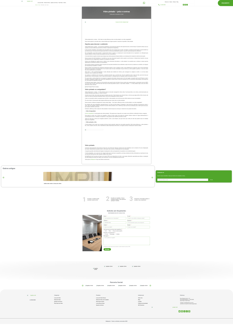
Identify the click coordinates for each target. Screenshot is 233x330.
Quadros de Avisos (54, 2)
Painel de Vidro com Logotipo (102, 299)
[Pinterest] (185, 4)
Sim (106, 230)
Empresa (129, 220)
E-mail (128, 216)
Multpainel (93, 159)
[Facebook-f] (187, 311)
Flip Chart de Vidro (100, 301)
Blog (177, 1)
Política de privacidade (143, 303)
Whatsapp (112, 234)
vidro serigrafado (89, 113)
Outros (64, 2)
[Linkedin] (189, 311)
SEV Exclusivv (141, 305)
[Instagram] (187, 4)
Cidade (105, 224)
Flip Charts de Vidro (58, 303)
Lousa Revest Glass (100, 303)
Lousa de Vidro (40, 2)
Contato (139, 301)
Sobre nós (167, 1)
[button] (3, 177)
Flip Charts (61, 2)
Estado (129, 224)
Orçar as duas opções (117, 230)
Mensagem (106, 235)
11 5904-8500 (33, 299)
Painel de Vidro (47, 2)
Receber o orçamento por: (109, 232)
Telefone (106, 220)
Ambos (117, 234)
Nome (105, 216)
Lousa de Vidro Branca (101, 297)
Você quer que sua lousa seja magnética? (113, 229)
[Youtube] (183, 4)
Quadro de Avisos (100, 305)
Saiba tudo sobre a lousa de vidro (52, 183)
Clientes (174, 1)
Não (110, 230)
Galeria (170, 1)
